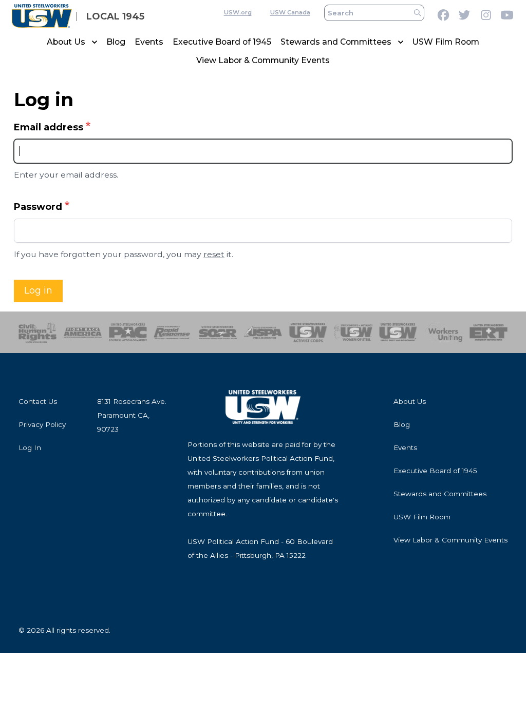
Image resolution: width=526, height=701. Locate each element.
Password (38, 206)
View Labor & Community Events (263, 60)
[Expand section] (94, 42)
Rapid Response (173, 332)
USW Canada (290, 12)
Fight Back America (83, 332)
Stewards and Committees (335, 42)
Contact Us (37, 401)
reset (213, 254)
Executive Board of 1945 (222, 42)
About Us (66, 42)
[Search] (417, 13)
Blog (115, 42)
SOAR (218, 332)
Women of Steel (353, 332)
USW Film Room (445, 42)
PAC (128, 332)
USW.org (238, 12)
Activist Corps (308, 332)
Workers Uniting (443, 332)
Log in (38, 290)
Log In (29, 447)
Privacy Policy (42, 424)
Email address (48, 127)
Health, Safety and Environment (398, 332)
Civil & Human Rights (37, 332)
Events (149, 42)
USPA (263, 332)
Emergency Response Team (488, 332)
